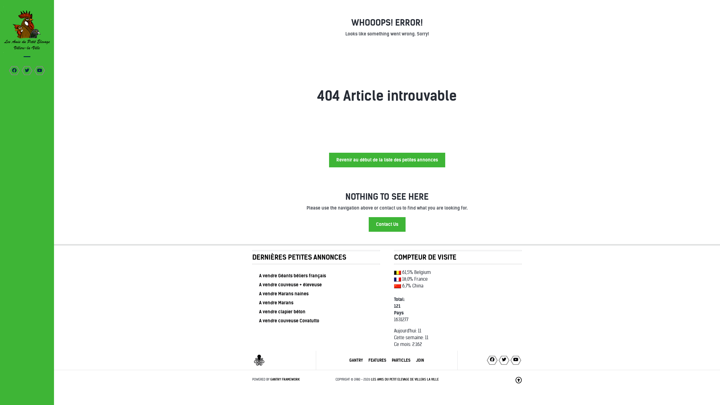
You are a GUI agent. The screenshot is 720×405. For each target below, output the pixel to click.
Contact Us (387, 224)
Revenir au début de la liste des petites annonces (387, 160)
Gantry (356, 360)
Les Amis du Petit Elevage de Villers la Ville (405, 379)
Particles (401, 360)
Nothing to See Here (387, 197)
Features (377, 360)
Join (420, 360)
